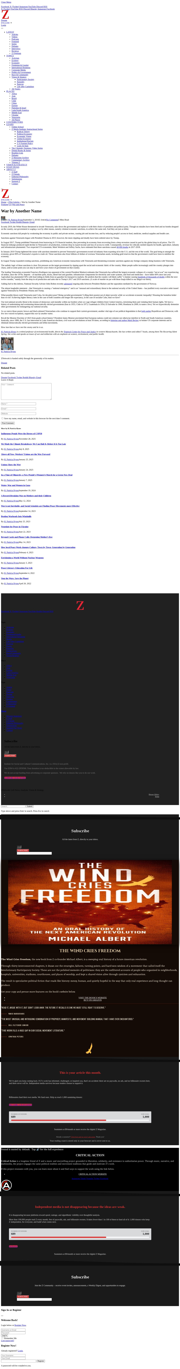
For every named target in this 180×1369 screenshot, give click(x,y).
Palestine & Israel (19, 108)
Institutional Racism (25, 141)
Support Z (16, 181)
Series (14, 44)
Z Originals (16, 53)
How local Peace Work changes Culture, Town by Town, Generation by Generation (38, 547)
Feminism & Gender (20, 65)
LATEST (10, 32)
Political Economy (24, 134)
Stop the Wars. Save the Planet (14, 578)
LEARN (10, 124)
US (10, 204)
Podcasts (15, 39)
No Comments (52, 220)
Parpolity (20, 82)
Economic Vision (24, 136)
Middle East (17, 113)
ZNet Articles (14, 202)
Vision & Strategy (19, 77)
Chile (14, 101)
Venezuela (16, 117)
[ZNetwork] (5, 18)
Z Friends (16, 174)
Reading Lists (17, 153)
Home (3, 202)
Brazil (14, 98)
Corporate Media (19, 70)
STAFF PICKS (12, 167)
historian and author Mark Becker (124, 320)
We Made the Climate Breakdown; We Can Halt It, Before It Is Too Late (33, 444)
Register (41, 1361)
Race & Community (20, 75)
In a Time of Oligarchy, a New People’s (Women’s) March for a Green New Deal (36, 475)
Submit (29, 806)
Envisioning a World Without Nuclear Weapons (22, 558)
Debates (15, 46)
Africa (14, 94)
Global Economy (24, 139)
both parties (146, 311)
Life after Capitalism (25, 86)
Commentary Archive (21, 160)
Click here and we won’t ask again (83, 1137)
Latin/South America (20, 110)
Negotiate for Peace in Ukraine (14, 527)
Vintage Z (16, 162)
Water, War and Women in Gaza (15, 485)
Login (20, 1351)
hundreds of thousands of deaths (151, 277)
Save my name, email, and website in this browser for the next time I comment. (37, 418)
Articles (15, 34)
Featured (15, 41)
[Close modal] (2, 1315)
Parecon (20, 84)
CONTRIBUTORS (14, 122)
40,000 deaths (122, 247)
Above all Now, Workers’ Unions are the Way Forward (25, 454)
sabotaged (68, 284)
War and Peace (18, 204)
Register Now (20, 1325)
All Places (16, 120)
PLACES (10, 91)
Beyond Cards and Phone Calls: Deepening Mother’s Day (27, 537)
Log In (4, 1335)
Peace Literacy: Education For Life (17, 568)
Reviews (15, 51)
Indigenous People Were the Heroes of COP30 (21, 433)
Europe (15, 105)
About (3, 711)
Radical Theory (23, 131)
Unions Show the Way (11, 465)
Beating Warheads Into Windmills (16, 516)
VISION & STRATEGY (16, 165)
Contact (15, 184)
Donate (4, 20)
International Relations (21, 67)
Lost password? (7, 1341)
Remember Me (10, 1338)
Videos (14, 37)
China (14, 103)
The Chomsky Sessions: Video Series (27, 148)
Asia (13, 96)
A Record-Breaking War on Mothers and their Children (26, 496)
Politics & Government (21, 72)
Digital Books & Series (21, 150)
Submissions (17, 179)
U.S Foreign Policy (25, 143)
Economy (16, 63)
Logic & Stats (22, 146)
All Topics (16, 89)
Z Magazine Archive (20, 158)
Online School (18, 127)
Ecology (15, 60)
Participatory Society (25, 79)
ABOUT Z (11, 169)
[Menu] (2, 28)
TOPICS (10, 56)
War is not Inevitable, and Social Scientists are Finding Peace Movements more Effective (40, 506)
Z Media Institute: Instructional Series (27, 129)
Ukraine (15, 115)
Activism (15, 58)
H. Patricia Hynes (15, 220)
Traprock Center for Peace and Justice (80, 332)
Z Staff (14, 172)
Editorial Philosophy (20, 176)
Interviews (16, 49)
